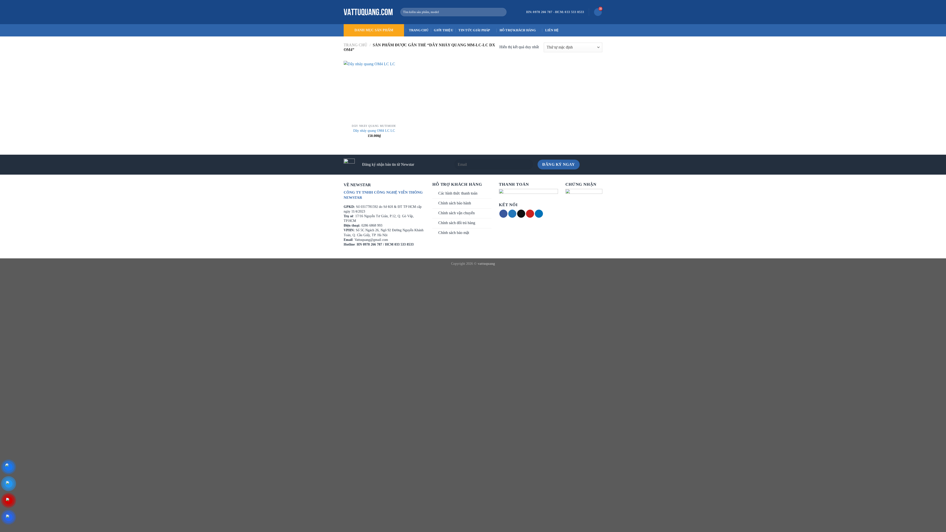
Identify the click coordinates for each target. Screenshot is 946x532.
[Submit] (502, 12)
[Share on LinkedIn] (539, 214)
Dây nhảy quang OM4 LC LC (374, 131)
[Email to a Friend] (521, 214)
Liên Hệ (552, 30)
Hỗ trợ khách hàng (518, 30)
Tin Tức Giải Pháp (474, 30)
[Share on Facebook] (503, 214)
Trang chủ (418, 30)
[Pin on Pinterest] (530, 214)
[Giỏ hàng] (598, 12)
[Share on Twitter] (512, 214)
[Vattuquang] (368, 12)
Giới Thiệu (443, 30)
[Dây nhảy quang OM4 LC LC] (374, 91)
